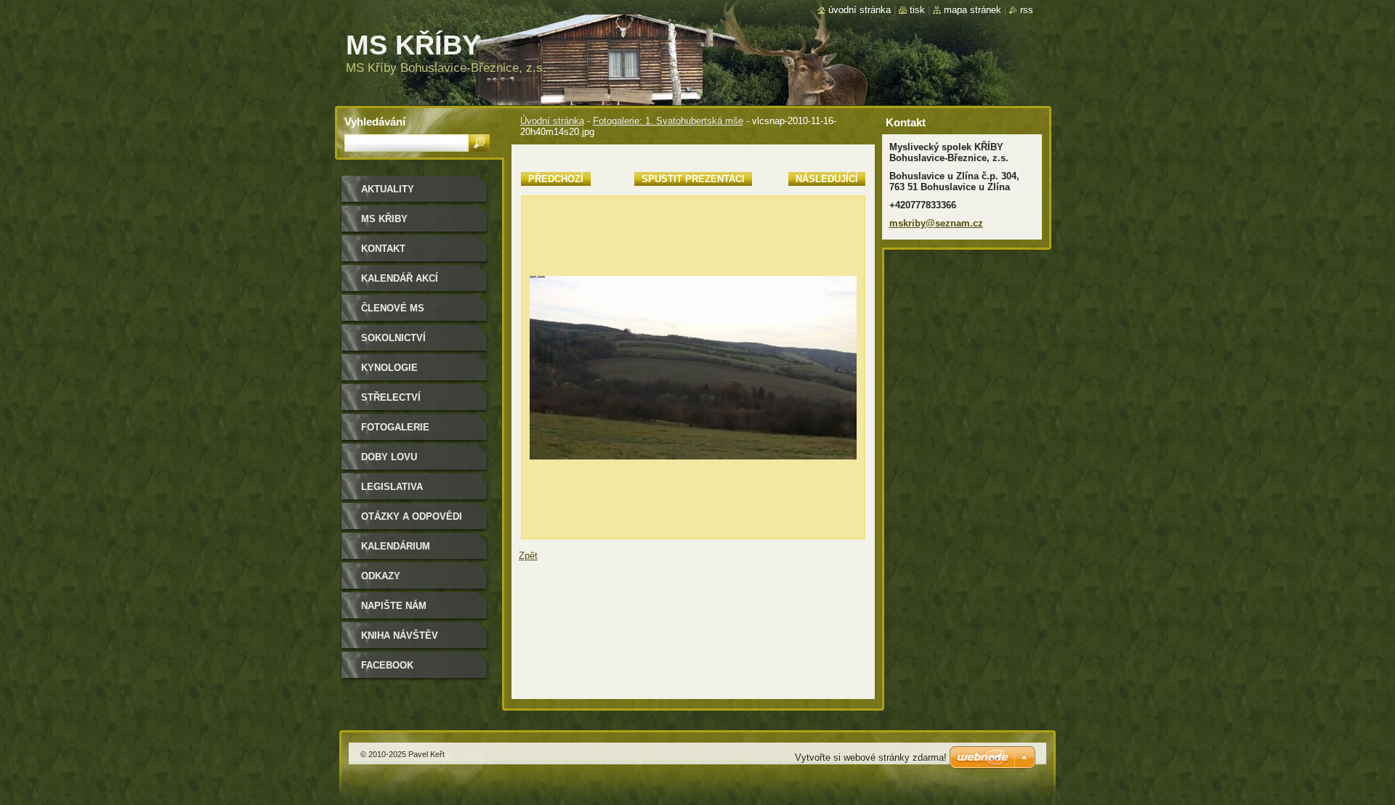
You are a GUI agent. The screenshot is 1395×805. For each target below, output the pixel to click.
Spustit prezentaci (693, 178)
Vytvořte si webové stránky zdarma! (871, 757)
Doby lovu (389, 456)
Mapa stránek (972, 9)
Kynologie (389, 367)
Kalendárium (395, 546)
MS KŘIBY (384, 218)
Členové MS (392, 308)
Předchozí (555, 178)
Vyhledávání (374, 121)
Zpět (528, 555)
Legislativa (392, 486)
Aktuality (387, 189)
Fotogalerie (395, 427)
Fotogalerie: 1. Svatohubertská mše (668, 120)
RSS (1026, 9)
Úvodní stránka (552, 120)
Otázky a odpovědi (411, 516)
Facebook (387, 665)
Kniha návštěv (399, 635)
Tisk (917, 9)
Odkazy (380, 576)
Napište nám (393, 605)
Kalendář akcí (399, 278)
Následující (827, 178)
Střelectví (391, 397)
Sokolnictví (393, 337)
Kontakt (383, 248)
